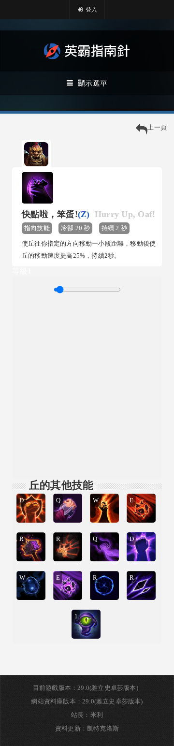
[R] (32, 531)
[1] (87, 608)
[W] (105, 492)
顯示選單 (92, 83)
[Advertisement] (87, 385)
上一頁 (157, 127)
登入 (91, 9)
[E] (142, 492)
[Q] (68, 492)
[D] (32, 492)
